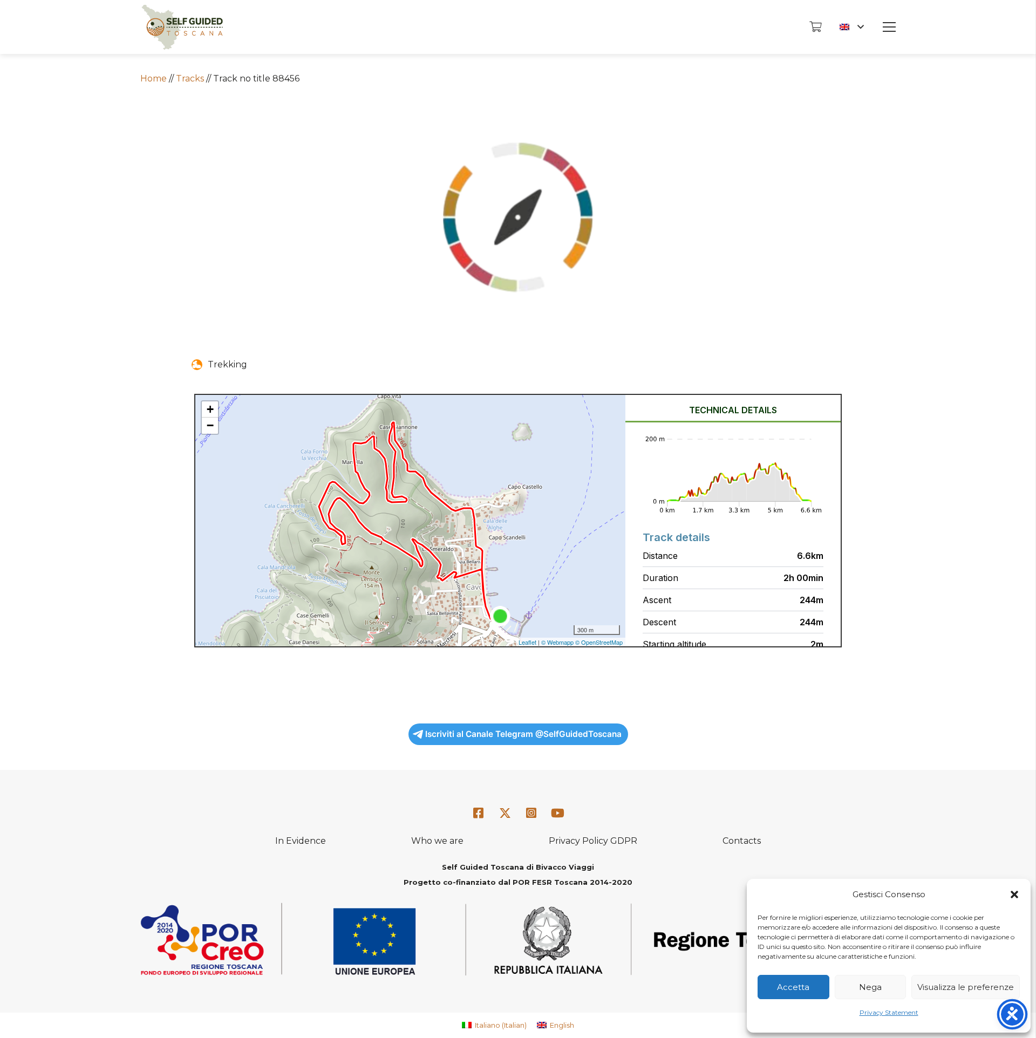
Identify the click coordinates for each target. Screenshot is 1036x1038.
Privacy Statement (889, 1012)
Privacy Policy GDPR (593, 841)
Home (153, 78)
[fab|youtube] (557, 813)
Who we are (437, 841)
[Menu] (889, 26)
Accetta (793, 987)
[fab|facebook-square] (478, 813)
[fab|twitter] (505, 813)
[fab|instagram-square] (531, 813)
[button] (1014, 894)
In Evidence (300, 841)
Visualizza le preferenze (965, 987)
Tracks (190, 78)
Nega (870, 987)
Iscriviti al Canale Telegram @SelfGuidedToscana (523, 734)
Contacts (742, 841)
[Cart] (815, 27)
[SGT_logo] (182, 27)
